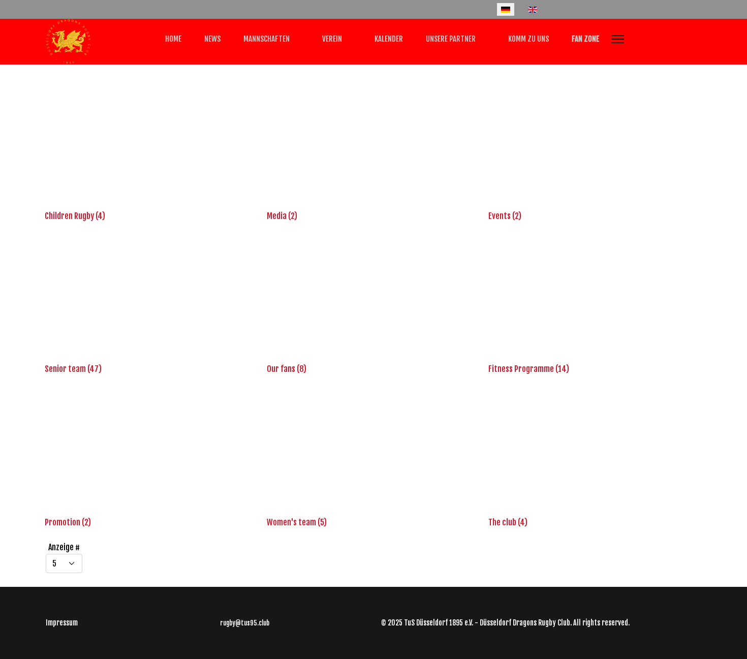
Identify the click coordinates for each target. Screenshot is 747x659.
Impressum (62, 622)
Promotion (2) (68, 522)
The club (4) (507, 522)
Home (172, 39)
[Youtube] (65, 9)
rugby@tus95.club (244, 623)
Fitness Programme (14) (528, 369)
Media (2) (282, 216)
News (212, 39)
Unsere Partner (450, 39)
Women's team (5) (297, 522)
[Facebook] (49, 9)
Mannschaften (266, 39)
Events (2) (504, 216)
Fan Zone (584, 39)
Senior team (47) (73, 369)
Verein (331, 39)
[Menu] (617, 39)
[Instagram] (81, 9)
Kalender (388, 39)
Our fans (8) (286, 369)
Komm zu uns (528, 39)
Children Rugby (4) (75, 216)
